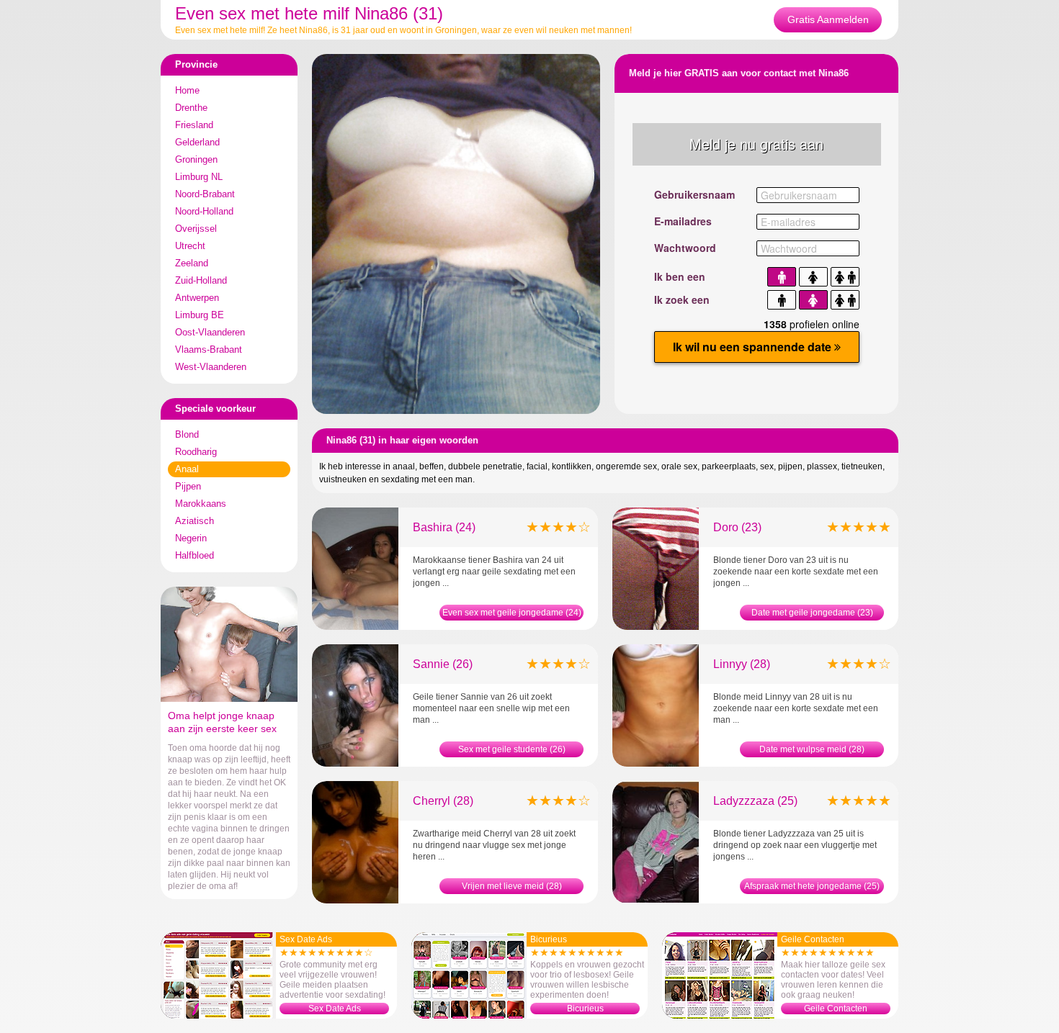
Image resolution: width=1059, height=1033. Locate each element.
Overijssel (196, 228)
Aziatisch (194, 520)
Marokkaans (200, 503)
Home (187, 90)
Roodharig (196, 451)
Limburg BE (199, 315)
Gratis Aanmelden (828, 19)
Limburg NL (199, 176)
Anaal (187, 469)
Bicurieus (585, 1008)
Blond (187, 434)
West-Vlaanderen (210, 366)
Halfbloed (194, 555)
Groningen (196, 159)
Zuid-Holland (201, 280)
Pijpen (188, 486)
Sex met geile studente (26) (512, 749)
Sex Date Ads (334, 1008)
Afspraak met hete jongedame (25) (812, 886)
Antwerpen (197, 297)
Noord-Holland (204, 211)
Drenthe (191, 107)
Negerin (191, 538)
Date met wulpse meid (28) (811, 749)
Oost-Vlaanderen (210, 332)
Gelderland (197, 142)
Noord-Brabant (205, 194)
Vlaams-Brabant (208, 349)
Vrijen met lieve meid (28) (512, 886)
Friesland (194, 124)
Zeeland (191, 263)
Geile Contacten (835, 1008)
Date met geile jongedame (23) (812, 613)
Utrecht (190, 245)
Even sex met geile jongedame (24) (511, 613)
